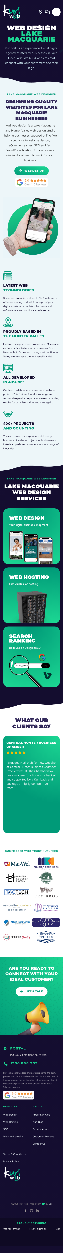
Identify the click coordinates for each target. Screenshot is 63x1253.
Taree (48, 1228)
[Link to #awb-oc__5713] (40, 12)
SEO (5, 1129)
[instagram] (31, 1210)
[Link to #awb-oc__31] (56, 12)
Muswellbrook (10, 1228)
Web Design (10, 1114)
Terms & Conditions (14, 1154)
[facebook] (25, 1210)
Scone (32, 1228)
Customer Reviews (43, 1136)
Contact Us (39, 1143)
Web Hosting (10, 1121)
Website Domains (13, 1136)
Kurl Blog (38, 1121)
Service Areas (40, 1129)
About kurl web (41, 1114)
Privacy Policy (11, 1161)
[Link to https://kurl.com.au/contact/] (47, 12)
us (50, 1203)
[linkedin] (37, 1210)
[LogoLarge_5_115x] (11, 5)
